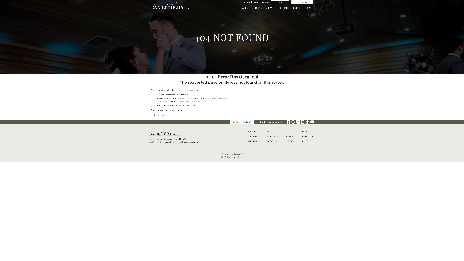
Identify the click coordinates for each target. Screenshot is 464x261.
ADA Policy (225, 157)
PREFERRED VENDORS (270, 122)
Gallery (252, 136)
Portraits (283, 8)
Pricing (308, 8)
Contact (280, 2)
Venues (265, 2)
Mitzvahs (271, 8)
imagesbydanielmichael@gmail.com (181, 142)
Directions (308, 136)
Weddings (257, 8)
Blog (255, 2)
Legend (237, 154)
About (245, 8)
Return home (160, 115)
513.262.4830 (155, 142)
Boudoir (296, 8)
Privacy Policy (237, 157)
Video (247, 2)
